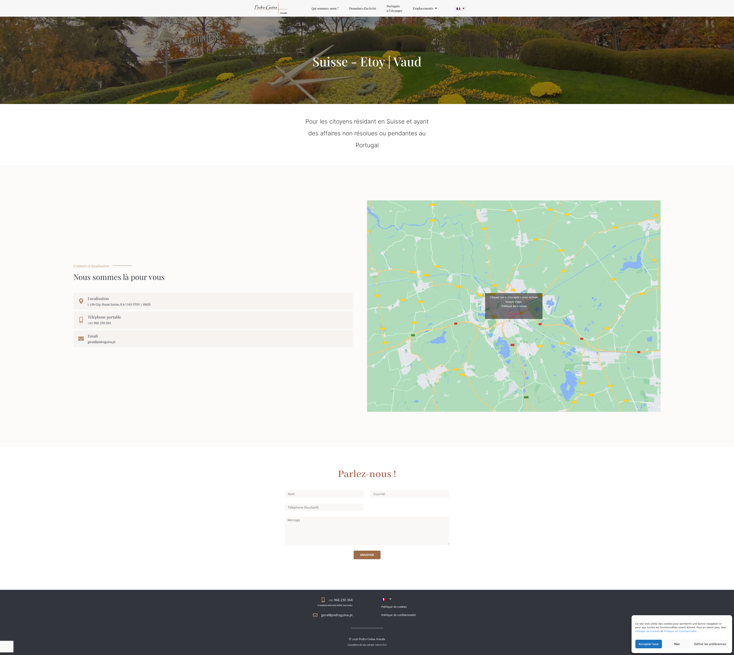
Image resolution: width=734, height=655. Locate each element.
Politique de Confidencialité (680, 631)
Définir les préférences (710, 644)
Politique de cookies (513, 306)
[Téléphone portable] (81, 320)
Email (93, 335)
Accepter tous (648, 644)
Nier (677, 644)
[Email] (81, 338)
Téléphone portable (104, 316)
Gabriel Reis (381, 644)
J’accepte (514, 313)
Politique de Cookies (647, 631)
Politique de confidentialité (398, 615)
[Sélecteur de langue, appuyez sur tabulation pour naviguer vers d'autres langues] (461, 8)
